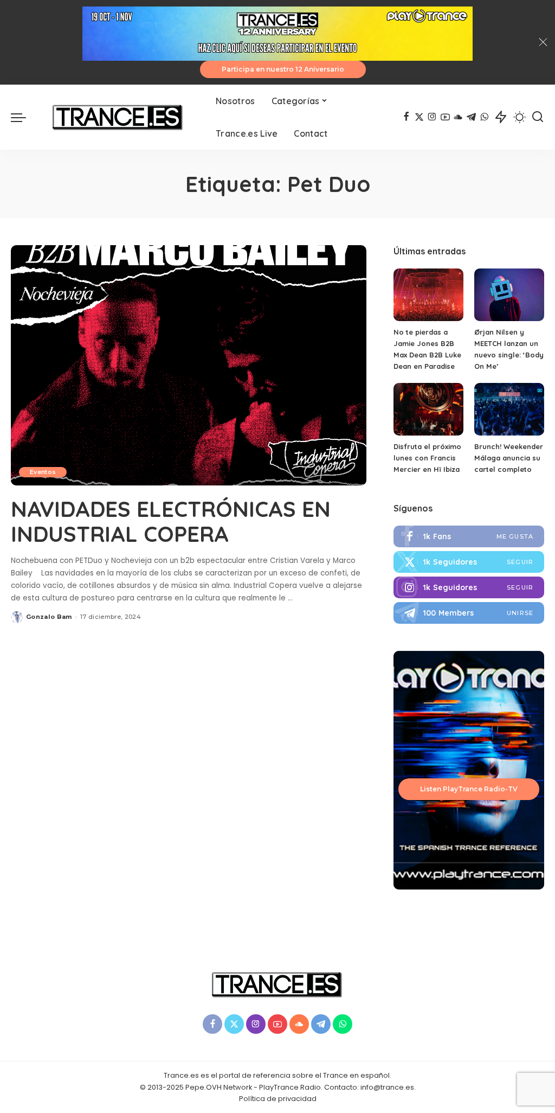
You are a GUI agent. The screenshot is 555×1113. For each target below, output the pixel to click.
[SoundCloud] (458, 117)
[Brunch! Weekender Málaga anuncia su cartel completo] (509, 409)
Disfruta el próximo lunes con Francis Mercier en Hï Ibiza (427, 458)
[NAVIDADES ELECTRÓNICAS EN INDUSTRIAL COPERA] (188, 365)
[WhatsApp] (484, 117)
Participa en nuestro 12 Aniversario (283, 69)
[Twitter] (419, 117)
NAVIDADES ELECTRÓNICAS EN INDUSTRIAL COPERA (171, 521)
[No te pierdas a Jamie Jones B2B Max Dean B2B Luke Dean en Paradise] (428, 294)
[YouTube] (445, 117)
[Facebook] (406, 117)
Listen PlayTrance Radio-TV (469, 789)
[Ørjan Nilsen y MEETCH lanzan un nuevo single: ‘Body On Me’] (509, 294)
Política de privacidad (278, 1098)
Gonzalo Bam (49, 617)
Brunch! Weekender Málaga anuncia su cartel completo (508, 458)
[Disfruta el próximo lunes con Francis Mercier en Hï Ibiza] (428, 409)
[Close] (543, 42)
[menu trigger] (24, 117)
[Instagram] (432, 117)
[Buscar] (537, 117)
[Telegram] (471, 117)
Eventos (43, 472)
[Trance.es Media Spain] (118, 117)
